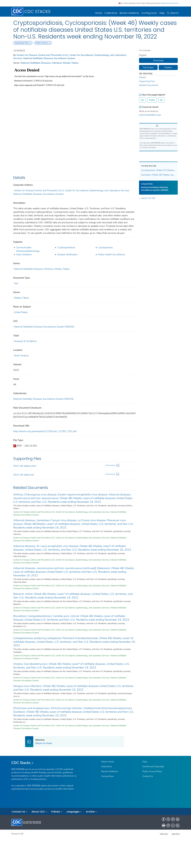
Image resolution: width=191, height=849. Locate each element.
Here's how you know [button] (169, 3)
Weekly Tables (21, 297)
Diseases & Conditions (25, 341)
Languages (73, 811)
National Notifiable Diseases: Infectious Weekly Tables (49, 62)
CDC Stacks (21, 762)
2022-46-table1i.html (24, 465)
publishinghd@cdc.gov (150, 114)
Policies (55, 811)
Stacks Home (107, 761)
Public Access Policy (152, 771)
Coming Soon (149, 13)
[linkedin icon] (178, 819)
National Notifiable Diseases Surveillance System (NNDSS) (44, 326)
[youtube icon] (164, 825)
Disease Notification (67, 254)
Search (174, 13)
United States (21, 312)
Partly (152, 99)
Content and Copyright (153, 766)
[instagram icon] (173, 819)
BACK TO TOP (148, 198)
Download (111, 465)
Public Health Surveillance (111, 254)
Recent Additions (129, 13)
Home (98, 13)
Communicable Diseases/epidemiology (28, 249)
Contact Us (147, 776)
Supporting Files (147, 81)
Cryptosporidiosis (66, 247)
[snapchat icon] (173, 825)
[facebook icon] (164, 819)
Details (142, 77)
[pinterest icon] (168, 825)
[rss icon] (178, 825)
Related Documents (148, 85)
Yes (142, 99)
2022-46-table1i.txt (23, 474)
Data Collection (24, 254)
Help (162, 13)
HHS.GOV (164, 833)
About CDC (38, 811)
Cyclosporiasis (105, 247)
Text (16, 283)
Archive (90, 811)
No (161, 99)
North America (21, 355)
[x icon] (168, 819)
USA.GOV (176, 833)
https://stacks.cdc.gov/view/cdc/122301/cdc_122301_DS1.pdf (44, 431)
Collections (110, 13)
